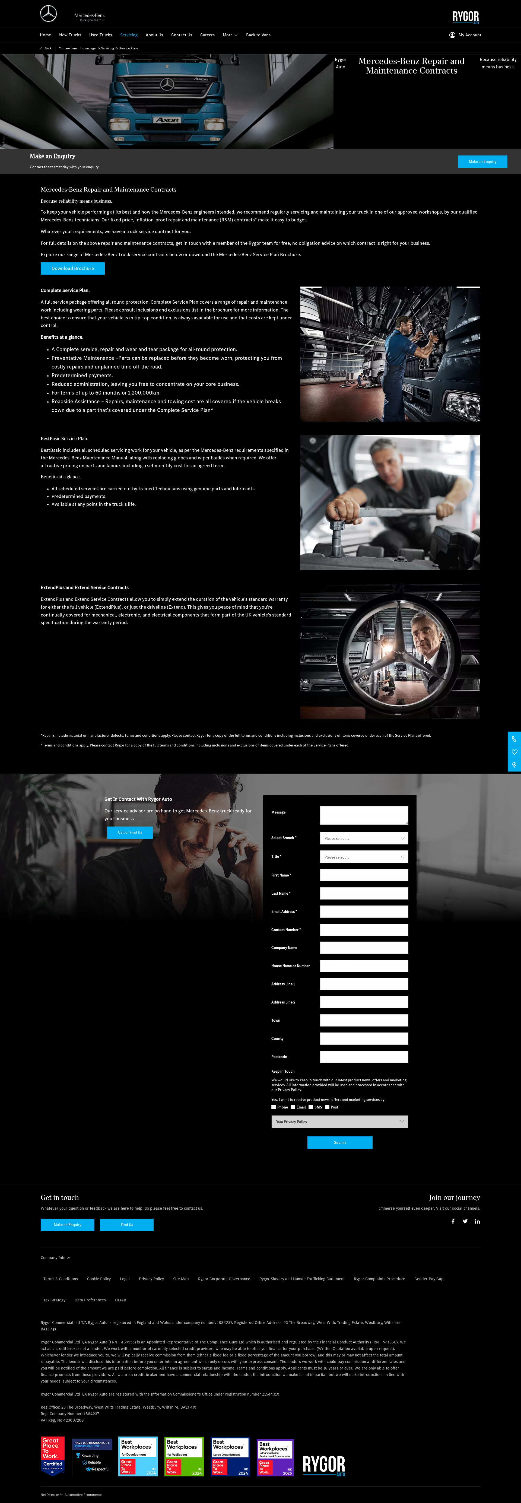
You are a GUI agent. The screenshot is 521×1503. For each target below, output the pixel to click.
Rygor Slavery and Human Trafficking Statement (302, 1278)
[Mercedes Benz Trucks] (74, 13)
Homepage (88, 48)
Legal (125, 1278)
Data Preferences (90, 1299)
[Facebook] (453, 1221)
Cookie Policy (99, 1278)
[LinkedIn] (477, 1221)
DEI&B (120, 1299)
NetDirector (50, 1494)
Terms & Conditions (60, 1278)
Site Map (181, 1278)
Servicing (107, 48)
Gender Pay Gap (429, 1278)
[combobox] (364, 838)
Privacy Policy (151, 1278)
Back (48, 48)
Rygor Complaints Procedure (379, 1278)
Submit (340, 1142)
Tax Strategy (54, 1299)
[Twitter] (465, 1221)
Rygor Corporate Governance (224, 1278)
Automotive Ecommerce (83, 1494)
